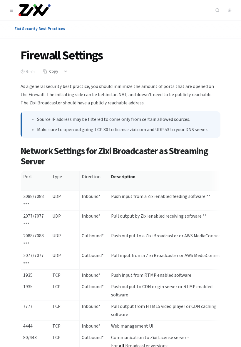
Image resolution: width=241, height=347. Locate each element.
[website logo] (35, 10)
